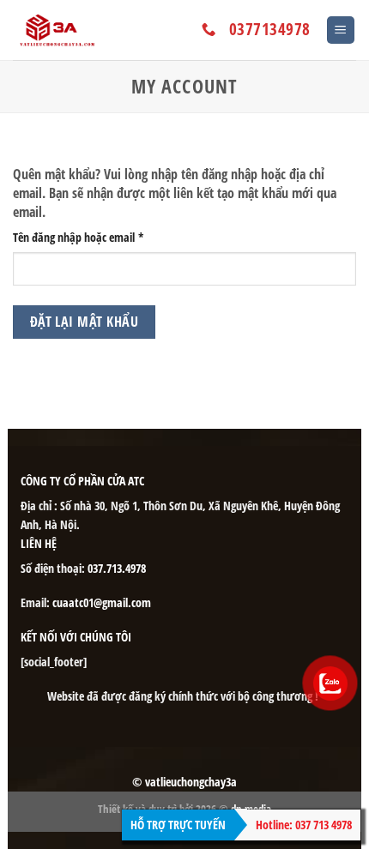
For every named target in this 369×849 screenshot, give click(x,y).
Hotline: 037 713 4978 (304, 824)
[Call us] (208, 30)
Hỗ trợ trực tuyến (178, 824)
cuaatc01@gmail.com (101, 602)
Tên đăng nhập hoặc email (89, 237)
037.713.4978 (117, 568)
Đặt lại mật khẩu (84, 321)
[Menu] (341, 30)
